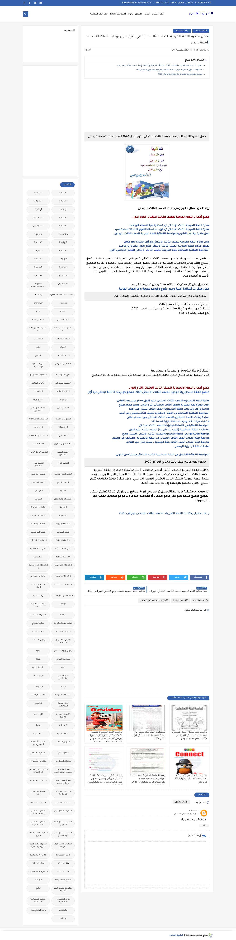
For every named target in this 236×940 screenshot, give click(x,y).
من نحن (189, 3)
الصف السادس (38, 483)
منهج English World (38, 872)
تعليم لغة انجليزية (63, 623)
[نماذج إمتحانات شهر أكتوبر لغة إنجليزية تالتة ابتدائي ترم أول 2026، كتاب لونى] (189, 761)
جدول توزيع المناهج (63, 651)
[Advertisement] (146, 105)
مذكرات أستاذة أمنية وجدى (153, 601)
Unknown (193, 811)
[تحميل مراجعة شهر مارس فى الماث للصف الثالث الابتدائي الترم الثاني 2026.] (147, 718)
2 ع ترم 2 (63, 242)
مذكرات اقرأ (63, 753)
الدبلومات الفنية (63, 419)
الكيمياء (63, 516)
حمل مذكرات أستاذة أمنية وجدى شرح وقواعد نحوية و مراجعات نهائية (164, 289)
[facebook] (29, 3)
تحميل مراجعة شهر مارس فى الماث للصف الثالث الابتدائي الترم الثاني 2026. (149, 735)
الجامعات (38, 391)
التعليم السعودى (38, 375)
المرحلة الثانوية (63, 557)
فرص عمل (38, 676)
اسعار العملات (63, 339)
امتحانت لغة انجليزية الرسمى (192, 446)
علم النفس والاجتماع (63, 677)
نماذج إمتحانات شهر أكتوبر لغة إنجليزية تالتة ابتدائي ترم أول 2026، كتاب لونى (190, 778)
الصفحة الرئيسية (203, 3)
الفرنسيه (38, 491)
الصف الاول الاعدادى (38, 436)
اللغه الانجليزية (63, 541)
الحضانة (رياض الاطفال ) (38, 409)
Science (63, 303)
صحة (38, 659)
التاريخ (38, 356)
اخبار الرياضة (38, 320)
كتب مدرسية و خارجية (63, 715)
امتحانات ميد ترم (38, 576)
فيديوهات (38, 687)
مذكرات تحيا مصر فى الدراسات (63, 782)
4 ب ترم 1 (38, 259)
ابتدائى (147, 14)
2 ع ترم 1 (38, 234)
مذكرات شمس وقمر (38, 793)
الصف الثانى (63, 463)
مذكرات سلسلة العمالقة (63, 793)
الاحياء (63, 347)
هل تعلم (63, 910)
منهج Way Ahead (63, 880)
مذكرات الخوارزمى (63, 761)
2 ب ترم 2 (63, 218)
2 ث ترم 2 (63, 226)
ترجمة (63, 615)
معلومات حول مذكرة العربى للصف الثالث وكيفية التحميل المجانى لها (169, 70)
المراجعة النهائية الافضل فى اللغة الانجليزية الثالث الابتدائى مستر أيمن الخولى (162, 455)
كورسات (63, 725)
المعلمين (38, 557)
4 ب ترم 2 (63, 267)
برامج (63, 604)
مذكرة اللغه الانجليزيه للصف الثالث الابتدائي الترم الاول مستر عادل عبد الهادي (163, 401)
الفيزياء (38, 499)
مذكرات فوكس (63, 803)
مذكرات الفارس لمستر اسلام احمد (63, 771)
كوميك (38, 725)
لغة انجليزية (63, 734)
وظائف (63, 919)
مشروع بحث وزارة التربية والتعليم (38, 845)
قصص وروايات (38, 695)
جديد (38, 651)
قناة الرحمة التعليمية (63, 704)
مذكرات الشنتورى (38, 761)
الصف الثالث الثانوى (38, 452)
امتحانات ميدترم (118, 14)
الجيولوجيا (38, 400)
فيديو (63, 687)
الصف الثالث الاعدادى (63, 453)
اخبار (38, 311)
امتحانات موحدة (63, 576)
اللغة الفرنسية (38, 532)
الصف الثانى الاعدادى (38, 464)
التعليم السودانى (63, 383)
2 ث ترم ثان (63, 234)
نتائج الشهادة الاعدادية (63, 900)
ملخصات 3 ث (63, 872)
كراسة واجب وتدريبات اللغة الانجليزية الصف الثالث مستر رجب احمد (169, 409)
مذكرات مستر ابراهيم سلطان (38, 812)
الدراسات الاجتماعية (38, 419)
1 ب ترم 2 (38, 193)
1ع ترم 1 (63, 209)
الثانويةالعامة (63, 391)
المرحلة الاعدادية (38, 549)
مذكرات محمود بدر (63, 811)
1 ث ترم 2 (38, 201)
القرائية (63, 507)
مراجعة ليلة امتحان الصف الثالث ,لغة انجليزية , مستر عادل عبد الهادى (167, 442)
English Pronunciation (38, 285)
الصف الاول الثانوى (63, 444)
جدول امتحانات (38, 640)
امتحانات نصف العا (63, 585)
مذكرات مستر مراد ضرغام (63, 845)
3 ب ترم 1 (38, 242)
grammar (38, 303)
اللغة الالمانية (38, 516)
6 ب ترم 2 (38, 276)
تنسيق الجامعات (63, 632)
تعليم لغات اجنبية (38, 615)
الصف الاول (63, 436)
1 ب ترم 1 (63, 193)
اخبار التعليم (63, 320)
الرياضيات (63, 427)
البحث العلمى (63, 356)
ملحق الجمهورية (38, 855)
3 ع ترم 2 (38, 251)
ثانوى (130, 14)
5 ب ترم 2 (38, 267)
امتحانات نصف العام (38, 586)
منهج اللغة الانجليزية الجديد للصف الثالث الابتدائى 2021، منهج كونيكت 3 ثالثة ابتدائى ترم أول (148, 392)
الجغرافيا (63, 400)
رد (204, 825)
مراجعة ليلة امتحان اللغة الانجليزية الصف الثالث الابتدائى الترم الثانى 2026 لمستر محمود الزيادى (189, 735)
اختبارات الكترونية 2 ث (63, 329)
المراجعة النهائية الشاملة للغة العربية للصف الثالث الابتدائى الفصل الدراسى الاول (159, 250)
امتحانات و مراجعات (63, 596)
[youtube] (40, 3)
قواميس (38, 703)
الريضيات (38, 427)
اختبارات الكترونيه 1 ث (38, 329)
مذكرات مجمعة (38, 803)
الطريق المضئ (201, 14)
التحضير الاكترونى (63, 364)
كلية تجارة (38, 714)
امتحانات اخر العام (63, 565)
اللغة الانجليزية (63, 524)
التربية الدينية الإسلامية (38, 365)
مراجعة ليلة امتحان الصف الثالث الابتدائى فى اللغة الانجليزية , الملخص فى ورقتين (160, 438)
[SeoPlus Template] (210, 935)
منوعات (38, 880)
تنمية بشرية (38, 632)
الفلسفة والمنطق (63, 499)
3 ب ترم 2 (63, 251)
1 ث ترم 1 (63, 201)
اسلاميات (38, 339)
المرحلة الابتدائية (63, 549)
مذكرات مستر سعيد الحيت (38, 823)
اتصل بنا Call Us (161, 3)
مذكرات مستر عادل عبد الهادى (63, 834)
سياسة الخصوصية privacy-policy (137, 3)
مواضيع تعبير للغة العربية (63, 889)
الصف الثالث (201, 31)
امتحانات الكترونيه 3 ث (38, 566)
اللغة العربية (182, 31)
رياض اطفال (158, 14)
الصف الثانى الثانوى (63, 474)
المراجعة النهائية (98, 14)
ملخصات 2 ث (38, 863)
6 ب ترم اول (63, 284)
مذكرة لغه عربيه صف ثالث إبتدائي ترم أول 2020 (180, 74)
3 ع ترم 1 (63, 259)
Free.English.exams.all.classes (62, 295)
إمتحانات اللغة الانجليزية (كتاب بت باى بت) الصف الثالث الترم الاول (169, 430)
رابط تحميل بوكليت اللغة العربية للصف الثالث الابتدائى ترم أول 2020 (164, 513)
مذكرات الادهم (38, 753)
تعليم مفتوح (38, 623)
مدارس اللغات (63, 742)
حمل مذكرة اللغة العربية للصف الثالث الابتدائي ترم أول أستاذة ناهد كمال (166, 242)
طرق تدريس (38, 667)
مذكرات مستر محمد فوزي (38, 834)
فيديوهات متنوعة (63, 695)
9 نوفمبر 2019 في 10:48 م (186, 814)
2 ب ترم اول (38, 218)
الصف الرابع (63, 483)
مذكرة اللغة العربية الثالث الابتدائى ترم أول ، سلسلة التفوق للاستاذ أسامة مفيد (162, 229)
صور (63, 667)
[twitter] (35, 3)
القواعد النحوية (38, 507)
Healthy (38, 295)
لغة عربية (38, 734)
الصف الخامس (38, 474)
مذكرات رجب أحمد (38, 781)
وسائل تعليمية (38, 910)
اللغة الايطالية (38, 524)
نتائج (38, 888)
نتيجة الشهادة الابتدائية (38, 900)
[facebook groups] (24, 3)
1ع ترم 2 (38, 209)
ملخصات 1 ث (63, 863)
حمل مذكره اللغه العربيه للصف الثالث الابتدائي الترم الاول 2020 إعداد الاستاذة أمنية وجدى (159, 66)
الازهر (38, 347)
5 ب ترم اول (63, 276)
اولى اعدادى (38, 596)
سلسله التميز (63, 659)
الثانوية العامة (38, 383)
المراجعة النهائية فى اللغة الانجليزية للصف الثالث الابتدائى (173, 425)
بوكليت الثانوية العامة (38, 605)
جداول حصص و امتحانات (63, 641)
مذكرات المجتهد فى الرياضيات (38, 771)
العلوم (63, 491)
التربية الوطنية (63, 375)
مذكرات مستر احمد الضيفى (63, 823)
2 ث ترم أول (38, 226)
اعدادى (138, 14)
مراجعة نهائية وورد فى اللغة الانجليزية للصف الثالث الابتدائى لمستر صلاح (165, 434)
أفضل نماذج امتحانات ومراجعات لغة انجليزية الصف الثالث (180, 421)
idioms (63, 311)
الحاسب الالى (63, 408)
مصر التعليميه (63, 855)
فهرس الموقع (177, 3)
